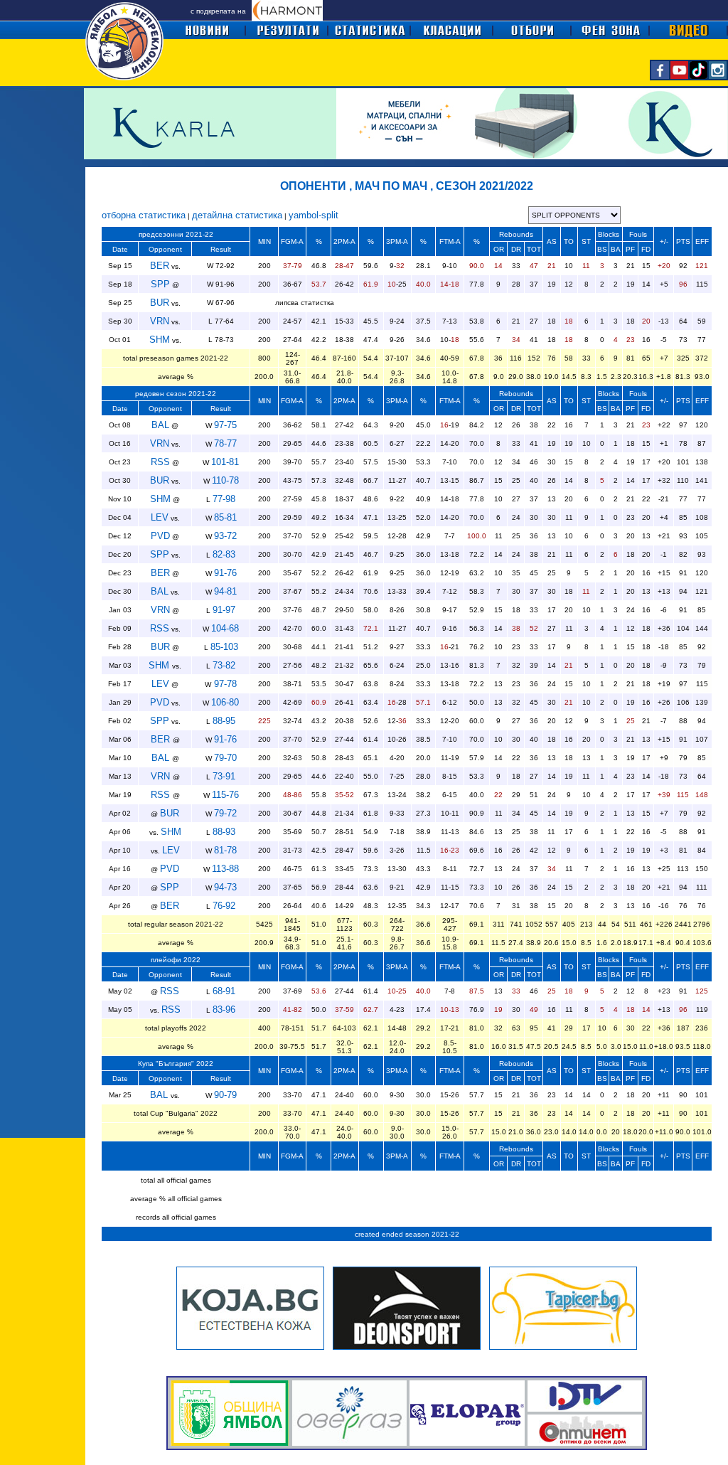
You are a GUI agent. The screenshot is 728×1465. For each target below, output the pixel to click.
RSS (160, 462)
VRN (159, 321)
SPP (160, 284)
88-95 (224, 720)
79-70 (225, 757)
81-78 (225, 850)
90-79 (225, 1095)
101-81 (225, 462)
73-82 (224, 665)
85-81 (225, 517)
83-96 (224, 1009)
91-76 (225, 573)
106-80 (225, 702)
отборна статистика (144, 215)
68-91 (224, 991)
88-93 (224, 831)
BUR (159, 302)
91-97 (224, 609)
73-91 (224, 776)
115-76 (225, 794)
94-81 (225, 591)
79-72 (225, 813)
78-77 (225, 443)
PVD (160, 536)
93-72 (225, 536)
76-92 (224, 905)
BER (159, 265)
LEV (159, 517)
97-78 (224, 683)
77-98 (224, 499)
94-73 (225, 887)
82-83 (224, 554)
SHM (159, 339)
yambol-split (313, 215)
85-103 (224, 646)
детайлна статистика (237, 215)
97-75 (225, 425)
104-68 (225, 628)
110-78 (225, 480)
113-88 (225, 868)
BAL (160, 425)
